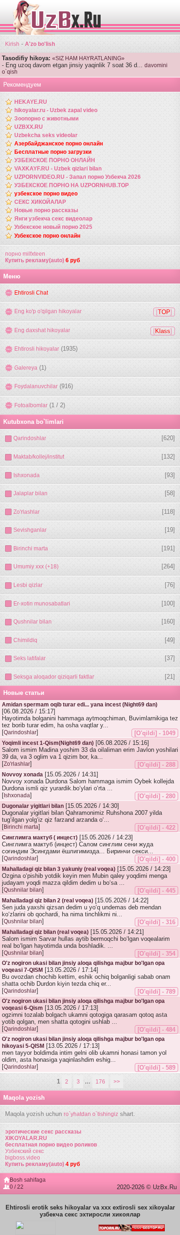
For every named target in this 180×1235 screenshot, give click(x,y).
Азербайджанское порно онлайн (58, 143)
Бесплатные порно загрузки (52, 152)
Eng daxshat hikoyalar (42, 330)
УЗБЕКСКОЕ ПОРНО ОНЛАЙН (54, 160)
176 (100, 1081)
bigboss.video (22, 1157)
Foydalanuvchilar (36, 386)
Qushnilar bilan (32, 621)
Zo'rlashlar (26, 512)
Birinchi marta (30, 548)
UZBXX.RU (28, 127)
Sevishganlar (30, 530)
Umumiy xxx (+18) (36, 566)
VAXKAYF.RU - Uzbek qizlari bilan (58, 168)
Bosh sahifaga (28, 1180)
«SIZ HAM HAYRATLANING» (88, 58)
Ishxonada (26, 475)
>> (117, 1081)
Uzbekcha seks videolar (46, 135)
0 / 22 (17, 1187)
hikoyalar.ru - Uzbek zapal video (55, 110)
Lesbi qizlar (27, 585)
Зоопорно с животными (46, 118)
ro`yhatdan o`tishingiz (91, 1114)
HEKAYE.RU (30, 102)
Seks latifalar (29, 658)
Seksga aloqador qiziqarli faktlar (53, 677)
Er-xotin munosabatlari (41, 603)
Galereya (25, 368)
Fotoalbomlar (31, 405)
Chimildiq (25, 640)
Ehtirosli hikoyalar (36, 349)
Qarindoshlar (29, 438)
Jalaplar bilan (30, 493)
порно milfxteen (25, 254)
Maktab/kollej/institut (38, 457)
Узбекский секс (24, 1151)
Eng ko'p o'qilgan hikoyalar (48, 311)
